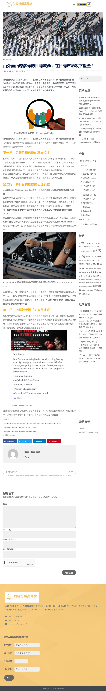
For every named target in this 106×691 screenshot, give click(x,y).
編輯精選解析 (88, 195)
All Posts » (26, 457)
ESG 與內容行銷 (87, 170)
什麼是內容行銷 (87, 174)
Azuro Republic (67, 222)
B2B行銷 (97, 243)
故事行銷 (89, 276)
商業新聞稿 (85, 203)
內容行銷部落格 (85, 161)
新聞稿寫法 (98, 279)
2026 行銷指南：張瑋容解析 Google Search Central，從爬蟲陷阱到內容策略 (90, 111)
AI (79, 243)
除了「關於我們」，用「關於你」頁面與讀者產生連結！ (90, 345)
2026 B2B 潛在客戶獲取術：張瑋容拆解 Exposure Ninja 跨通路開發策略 (90, 101)
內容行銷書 (97, 257)
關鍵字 (84, 294)
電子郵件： (9, 653)
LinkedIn (82, 251)
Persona (87, 251)
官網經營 (98, 268)
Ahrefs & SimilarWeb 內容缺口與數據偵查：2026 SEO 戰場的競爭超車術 (90, 121)
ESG (84, 246)
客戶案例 (84, 215)
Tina (82, 355)
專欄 (88, 272)
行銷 (96, 290)
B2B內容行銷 (89, 243)
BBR (80, 246)
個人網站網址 (9, 549)
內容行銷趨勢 (86, 199)
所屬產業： (9, 661)
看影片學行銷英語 (88, 224)
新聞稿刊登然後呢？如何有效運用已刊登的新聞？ (90, 324)
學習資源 (82, 220)
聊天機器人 (85, 290)
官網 (87, 268)
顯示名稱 (7, 530)
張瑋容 (93, 272)
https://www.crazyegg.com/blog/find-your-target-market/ (19, 427)
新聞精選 (88, 283)
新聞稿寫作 (90, 279)
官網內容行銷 (92, 268)
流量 (97, 283)
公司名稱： (9, 669)
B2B (82, 166)
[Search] (82, 79)
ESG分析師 (89, 246)
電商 (89, 294)
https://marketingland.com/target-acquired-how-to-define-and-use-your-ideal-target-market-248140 (32, 423)
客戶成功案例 (86, 211)
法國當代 (93, 282)
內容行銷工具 (86, 182)
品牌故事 (97, 260)
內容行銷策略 (82, 260)
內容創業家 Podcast (88, 178)
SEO (92, 251)
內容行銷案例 (86, 190)
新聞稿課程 (82, 283)
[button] (74, 4)
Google (96, 246)
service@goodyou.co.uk (88, 432)
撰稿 (84, 276)
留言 (5, 504)
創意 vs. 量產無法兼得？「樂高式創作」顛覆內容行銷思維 (90, 334)
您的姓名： (9, 645)
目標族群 (8, 59)
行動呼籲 (90, 290)
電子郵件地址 (9, 539)
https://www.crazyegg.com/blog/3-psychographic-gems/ (19, 431)
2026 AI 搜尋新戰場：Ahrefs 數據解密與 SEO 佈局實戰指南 (90, 132)
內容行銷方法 (86, 186)
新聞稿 (96, 276)
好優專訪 (84, 207)
